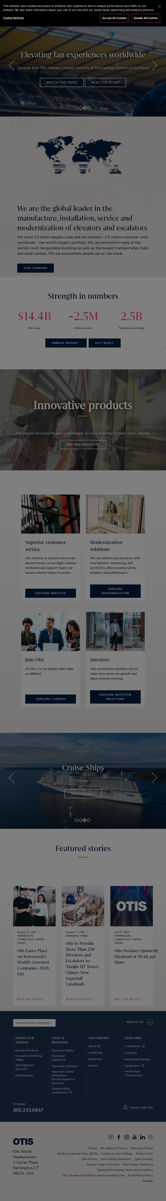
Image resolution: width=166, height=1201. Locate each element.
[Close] (159, 6)
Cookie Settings (13, 17)
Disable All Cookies (146, 18)
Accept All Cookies (114, 18)
